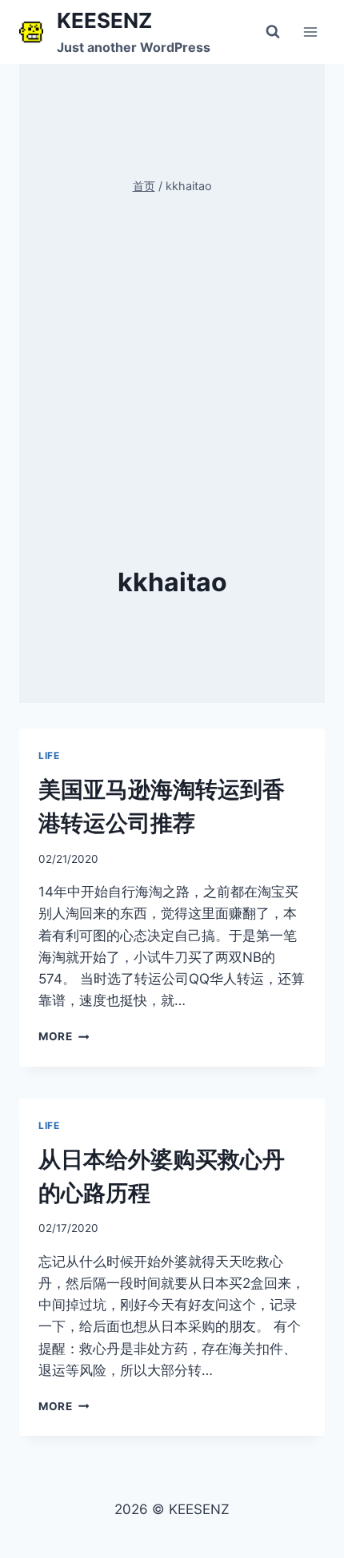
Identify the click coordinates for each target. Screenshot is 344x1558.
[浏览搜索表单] (272, 32)
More (60, 1036)
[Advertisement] (172, 386)
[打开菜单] (310, 31)
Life (48, 755)
